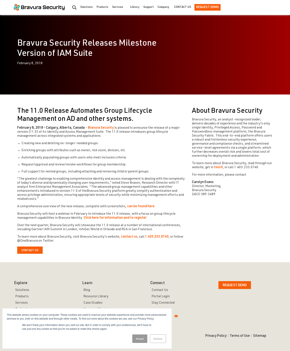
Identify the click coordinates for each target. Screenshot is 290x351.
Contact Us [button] (29, 250)
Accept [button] (140, 338)
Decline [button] (157, 338)
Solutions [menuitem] (22, 290)
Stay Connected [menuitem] (163, 303)
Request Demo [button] (235, 285)
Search (74, 7)
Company (163, 7)
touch (218, 167)
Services (117, 7)
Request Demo (207, 7)
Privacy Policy (216, 336)
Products (102, 7)
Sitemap (259, 336)
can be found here (141, 206)
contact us (129, 237)
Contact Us (182, 7)
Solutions (86, 7)
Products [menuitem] (22, 296)
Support (148, 7)
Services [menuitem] (21, 303)
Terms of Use (240, 336)
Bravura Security (101, 128)
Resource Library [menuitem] (95, 296)
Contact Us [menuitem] (160, 290)
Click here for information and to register (115, 218)
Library (134, 7)
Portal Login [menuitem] (161, 296)
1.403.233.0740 (156, 237)
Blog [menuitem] (86, 290)
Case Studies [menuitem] (93, 303)
